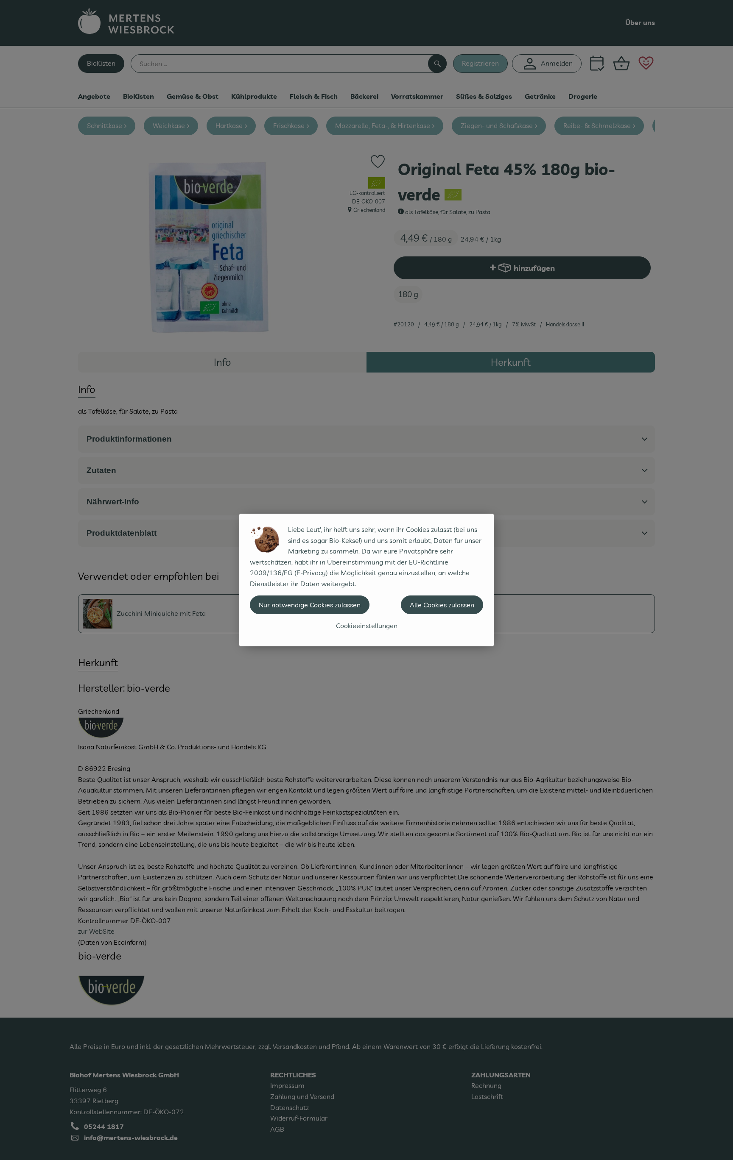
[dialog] (366, 580)
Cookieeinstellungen (366, 625)
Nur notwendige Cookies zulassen (310, 605)
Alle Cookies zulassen (442, 605)
